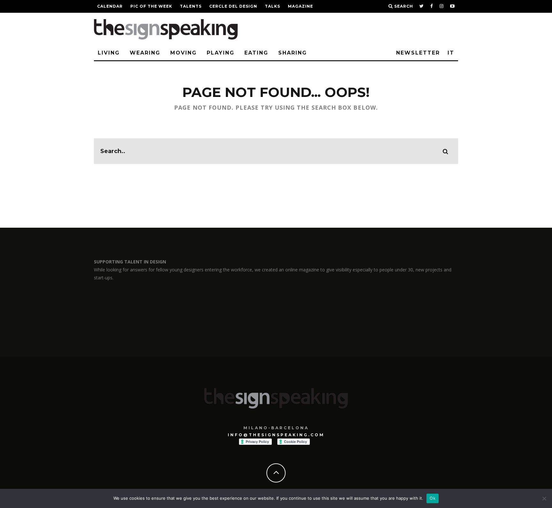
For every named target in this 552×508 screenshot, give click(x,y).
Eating (256, 53)
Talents (191, 6)
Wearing (145, 53)
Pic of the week (151, 6)
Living (109, 53)
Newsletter (418, 53)
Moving (183, 53)
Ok (432, 498)
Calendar (110, 6)
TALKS (272, 6)
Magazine (300, 6)
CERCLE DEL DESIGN (233, 6)
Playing (220, 53)
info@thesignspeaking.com (276, 434)
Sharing (292, 53)
